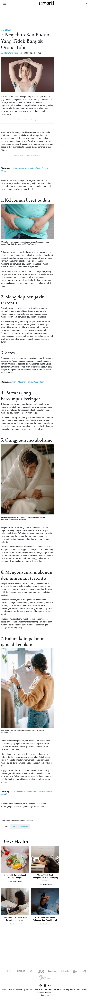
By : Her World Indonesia (11, 53)
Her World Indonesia (16, 881)
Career (84, 990)
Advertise (57, 990)
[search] (86, 3)
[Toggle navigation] (4, 3)
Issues (65, 990)
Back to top (45, 995)
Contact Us (48, 990)
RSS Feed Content (44, 992)
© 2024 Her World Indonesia (13, 990)
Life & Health (6, 30)
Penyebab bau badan (20, 826)
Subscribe (29, 990)
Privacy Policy (75, 990)
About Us (38, 990)
